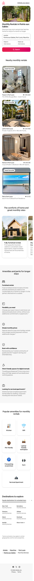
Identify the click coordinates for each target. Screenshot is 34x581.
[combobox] (16, 37)
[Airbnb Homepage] (3, 3)
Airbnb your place (23, 3)
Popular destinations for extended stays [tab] (14, 500)
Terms (19, 572)
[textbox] (9, 44)
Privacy (14, 572)
